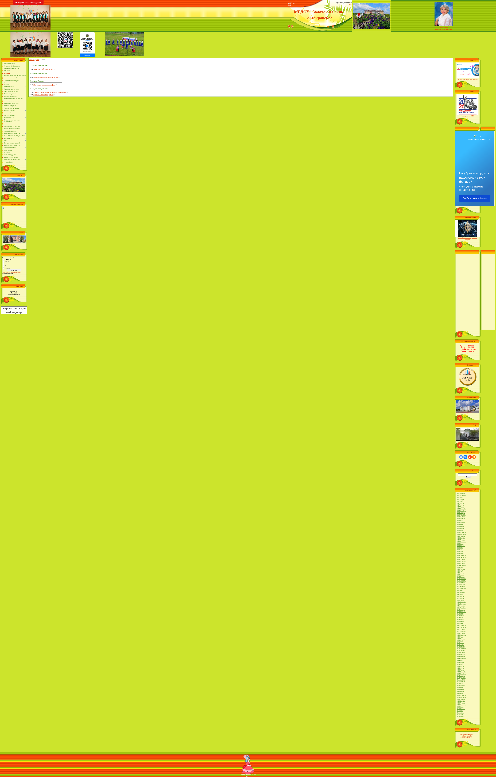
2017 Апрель (461, 499)
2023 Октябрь (461, 650)
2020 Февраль (461, 565)
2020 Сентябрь (461, 579)
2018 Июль (460, 528)
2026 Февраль (461, 705)
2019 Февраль (461, 542)
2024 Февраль (461, 658)
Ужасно (7, 268)
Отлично (8, 259)
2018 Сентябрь (461, 532)
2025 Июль (460, 691)
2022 (37, 60)
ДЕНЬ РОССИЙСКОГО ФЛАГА (43, 69)
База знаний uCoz (466, 737)
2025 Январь (461, 679)
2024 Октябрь (461, 674)
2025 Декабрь (461, 701)
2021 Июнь (460, 596)
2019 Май (460, 547)
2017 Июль (460, 505)
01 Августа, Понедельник (39, 89)
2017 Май (460, 501)
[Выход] (292, 26)
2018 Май (460, 524)
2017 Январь (461, 493)
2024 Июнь (460, 666)
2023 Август (460, 646)
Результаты (6, 272)
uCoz (248, 776)
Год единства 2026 (468, 116)
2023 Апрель (461, 639)
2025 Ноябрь (461, 699)
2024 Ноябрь (461, 676)
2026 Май (460, 711)
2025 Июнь (460, 689)
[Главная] (289, 26)
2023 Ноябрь (461, 652)
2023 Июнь (460, 643)
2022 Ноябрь (461, 629)
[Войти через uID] (461, 457)
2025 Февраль (461, 681)
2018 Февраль (461, 518)
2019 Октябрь (461, 557)
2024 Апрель (461, 662)
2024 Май (460, 664)
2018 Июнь (460, 526)
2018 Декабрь (461, 538)
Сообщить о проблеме (475, 198)
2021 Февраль (461, 588)
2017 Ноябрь (461, 513)
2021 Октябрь (461, 604)
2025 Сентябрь (461, 695)
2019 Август (460, 553)
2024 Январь (461, 656)
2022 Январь (461, 610)
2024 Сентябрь (461, 672)
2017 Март (460, 497)
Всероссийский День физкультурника (45, 77)
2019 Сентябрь (461, 555)
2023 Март (460, 637)
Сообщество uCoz (466, 736)
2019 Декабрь (461, 561)
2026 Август (460, 716)
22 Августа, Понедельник (39, 65)
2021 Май (460, 594)
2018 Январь (461, 516)
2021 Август (460, 600)
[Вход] (333, 26)
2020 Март (460, 567)
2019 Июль (460, 551)
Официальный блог (466, 734)
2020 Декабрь (461, 584)
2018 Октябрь (461, 534)
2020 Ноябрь (461, 582)
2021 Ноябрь (461, 606)
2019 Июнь (460, 549)
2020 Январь (461, 563)
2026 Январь (461, 703)
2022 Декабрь (461, 631)
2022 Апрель (461, 615)
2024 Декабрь (461, 678)
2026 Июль (460, 714)
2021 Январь (461, 586)
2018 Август (460, 530)
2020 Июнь (460, 573)
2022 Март (460, 613)
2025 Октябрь (461, 697)
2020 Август (460, 577)
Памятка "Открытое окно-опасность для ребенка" (49, 92)
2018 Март (460, 520)
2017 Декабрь (461, 514)
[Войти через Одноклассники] (474, 457)
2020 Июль (460, 575)
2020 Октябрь (461, 580)
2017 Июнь (460, 503)
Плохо (7, 266)
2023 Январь (461, 633)
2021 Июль (460, 598)
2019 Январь (461, 540)
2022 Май (460, 617)
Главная (31, 60)
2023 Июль (460, 645)
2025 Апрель (461, 685)
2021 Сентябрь (461, 602)
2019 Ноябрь (461, 559)
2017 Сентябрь (461, 509)
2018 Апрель (461, 522)
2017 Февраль (461, 495)
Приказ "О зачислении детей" (43, 94)
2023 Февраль (461, 635)
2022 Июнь (460, 619)
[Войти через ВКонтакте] (465, 457)
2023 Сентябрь (461, 648)
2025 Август (460, 693)
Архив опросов (16, 272)
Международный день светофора (44, 85)
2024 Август (460, 670)
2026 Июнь (460, 712)
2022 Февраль (461, 612)
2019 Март (460, 544)
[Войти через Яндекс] (470, 457)
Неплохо (8, 264)
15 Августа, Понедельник (39, 73)
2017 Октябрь (461, 511)
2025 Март (460, 683)
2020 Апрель (461, 569)
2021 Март (460, 590)
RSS (350, 4)
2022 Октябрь (461, 627)
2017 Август (460, 507)
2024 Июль (460, 668)
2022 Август (460, 623)
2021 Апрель (461, 592)
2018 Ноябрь (461, 536)
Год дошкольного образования (468, 79)
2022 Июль (460, 621)
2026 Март (460, 707)
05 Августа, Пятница (37, 81)
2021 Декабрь (461, 608)
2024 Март (460, 660)
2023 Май (460, 641)
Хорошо (7, 262)
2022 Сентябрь (461, 625)
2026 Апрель (461, 709)
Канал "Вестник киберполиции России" (467, 238)
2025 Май (460, 687)
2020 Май (460, 571)
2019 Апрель (461, 546)
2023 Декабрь (461, 654)
